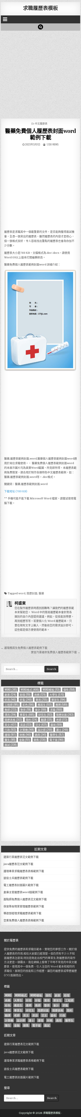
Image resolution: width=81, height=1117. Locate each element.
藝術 (56, 725)
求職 (56, 710)
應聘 (61, 705)
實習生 (58, 700)
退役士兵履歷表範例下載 (18, 878)
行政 (10, 730)
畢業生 (27, 715)
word (21, 593)
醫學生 (57, 735)
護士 (62, 730)
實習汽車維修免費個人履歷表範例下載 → (55, 652)
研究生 (45, 715)
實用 (42, 700)
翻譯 (46, 720)
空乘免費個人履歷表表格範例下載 (24, 920)
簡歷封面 (32, 593)
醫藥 (41, 593)
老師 (61, 720)
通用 (40, 735)
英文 (10, 725)
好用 (10, 700)
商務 (40, 695)
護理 (10, 735)
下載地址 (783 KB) (15, 491)
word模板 (51, 690)
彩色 (28, 705)
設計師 (45, 730)
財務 (25, 735)
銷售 (40, 740)
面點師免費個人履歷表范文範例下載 (25, 899)
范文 (41, 725)
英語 (26, 725)
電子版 (56, 740)
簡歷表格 (13, 720)
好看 (26, 700)
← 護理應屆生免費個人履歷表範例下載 (24, 647)
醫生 (10, 740)
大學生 (56, 695)
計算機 (27, 730)
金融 (24, 740)
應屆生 (45, 705)
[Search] (40, 26)
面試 (11, 745)
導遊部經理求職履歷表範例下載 (22, 913)
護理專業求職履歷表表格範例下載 (24, 871)
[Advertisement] (40, 73)
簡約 (31, 720)
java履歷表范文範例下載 (18, 864)
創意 (10, 695)
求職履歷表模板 (40, 7)
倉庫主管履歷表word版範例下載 (23, 892)
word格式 (30, 690)
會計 (40, 710)
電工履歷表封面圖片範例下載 (21, 885)
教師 (11, 710)
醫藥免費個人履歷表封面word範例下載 (40, 134)
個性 (69, 690)
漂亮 (10, 715)
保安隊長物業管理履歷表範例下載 (24, 906)
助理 (25, 695)
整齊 (25, 710)
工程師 (12, 705)
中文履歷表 (41, 123)
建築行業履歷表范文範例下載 (21, 856)
